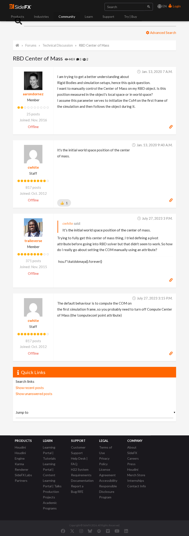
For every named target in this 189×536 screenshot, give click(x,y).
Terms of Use (105, 450)
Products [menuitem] (17, 16)
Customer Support (78, 450)
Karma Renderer (21, 466)
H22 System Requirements (81, 472)
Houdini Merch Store (136, 472)
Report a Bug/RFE (77, 489)
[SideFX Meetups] (99, 531)
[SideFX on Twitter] (72, 531)
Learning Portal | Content (49, 469)
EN (164, 6)
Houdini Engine (20, 455)
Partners (21, 480)
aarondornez (33, 94)
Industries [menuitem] (41, 16)
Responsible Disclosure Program (108, 491)
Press (131, 464)
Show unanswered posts (34, 394)
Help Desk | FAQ (79, 461)
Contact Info (136, 486)
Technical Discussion (57, 45)
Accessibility (108, 480)
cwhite (33, 167)
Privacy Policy (104, 461)
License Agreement (107, 472)
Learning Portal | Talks (52, 483)
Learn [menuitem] (89, 16)
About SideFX (132, 450)
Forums (30, 45)
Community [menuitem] (67, 16)
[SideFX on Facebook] (63, 531)
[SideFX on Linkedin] (126, 531)
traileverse (33, 241)
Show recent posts (30, 388)
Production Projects (51, 494)
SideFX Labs (23, 475)
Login (176, 6)
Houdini (20, 447)
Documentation (82, 480)
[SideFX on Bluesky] (90, 531)
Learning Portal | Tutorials (49, 452)
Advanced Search (162, 32)
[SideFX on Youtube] (117, 531)
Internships (135, 480)
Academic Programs (50, 505)
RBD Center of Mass (94, 45)
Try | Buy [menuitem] (130, 16)
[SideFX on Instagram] (81, 531)
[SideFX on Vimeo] (108, 531)
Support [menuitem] (108, 16)
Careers (133, 458)
